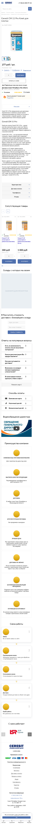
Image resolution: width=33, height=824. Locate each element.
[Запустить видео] (17, 428)
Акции (16, 779)
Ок (16, 817)
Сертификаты (16, 782)
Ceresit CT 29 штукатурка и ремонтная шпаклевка (8, 239)
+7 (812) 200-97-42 (25, 3)
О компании (16, 767)
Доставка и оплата (16, 773)
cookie (16, 815)
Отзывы (16, 788)
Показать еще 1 (16, 384)
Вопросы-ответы (16, 776)
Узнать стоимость (16, 332)
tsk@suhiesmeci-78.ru (16, 798)
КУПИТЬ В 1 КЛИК (14, 81)
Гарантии (16, 785)
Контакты (16, 770)
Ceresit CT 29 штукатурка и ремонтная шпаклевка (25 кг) (24, 240)
